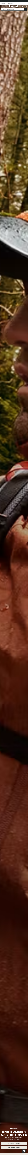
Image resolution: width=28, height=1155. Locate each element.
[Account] (23, 6)
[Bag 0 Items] (26, 6)
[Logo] (13, 6)
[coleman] (3, 3)
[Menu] (2, 6)
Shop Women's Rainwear (14, 1147)
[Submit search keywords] (25, 9)
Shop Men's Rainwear (14, 1143)
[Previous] (3, 1)
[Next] (25, 1)
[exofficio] (11, 3)
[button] (24, 1151)
